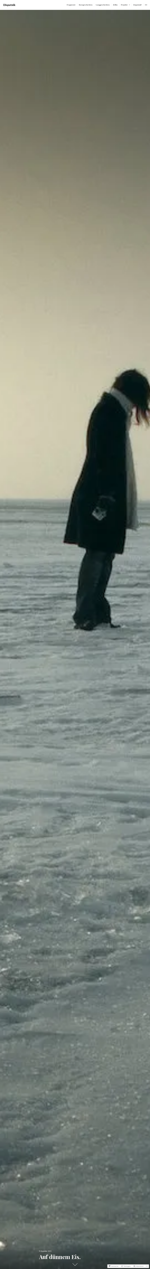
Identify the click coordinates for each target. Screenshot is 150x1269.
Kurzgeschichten (85, 5)
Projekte (124, 5)
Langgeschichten (103, 5)
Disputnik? (137, 5)
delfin (115, 5)
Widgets (146, 6)
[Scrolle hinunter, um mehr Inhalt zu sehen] (75, 1264)
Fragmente (71, 5)
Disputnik (9, 5)
